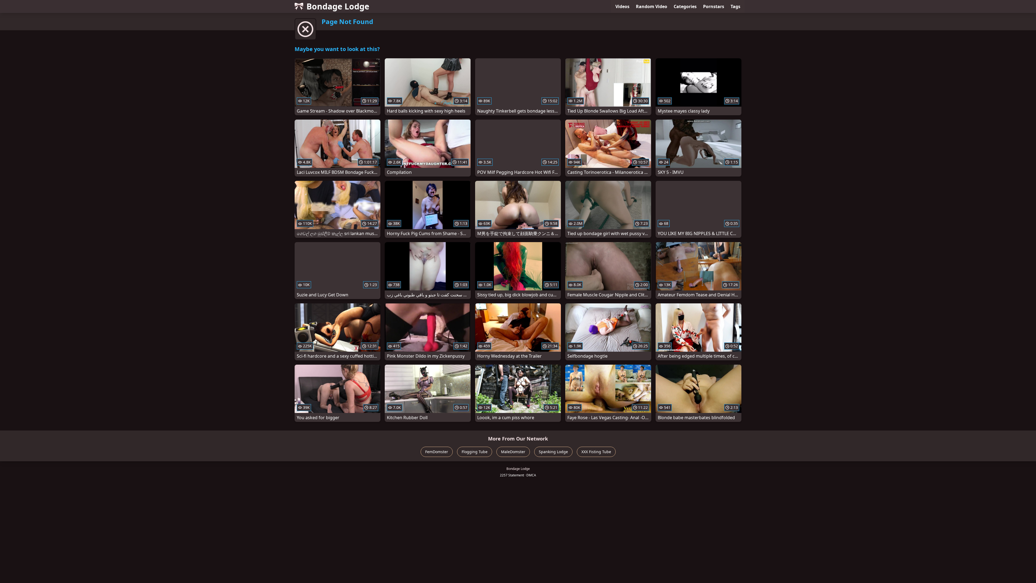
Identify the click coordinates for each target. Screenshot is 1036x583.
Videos (622, 6)
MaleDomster (513, 451)
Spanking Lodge (553, 451)
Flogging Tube (475, 451)
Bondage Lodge (337, 6)
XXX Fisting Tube (596, 451)
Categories (685, 6)
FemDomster (436, 451)
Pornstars (713, 6)
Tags (735, 6)
